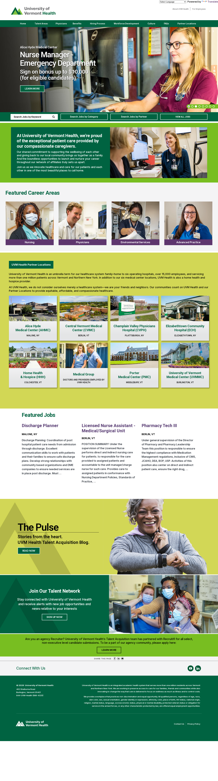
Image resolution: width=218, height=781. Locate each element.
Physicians (62, 24)
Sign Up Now (54, 617)
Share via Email (122, 658)
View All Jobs (182, 117)
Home (23, 23)
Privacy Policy (194, 724)
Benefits (77, 23)
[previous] (209, 31)
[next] (213, 31)
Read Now (31, 551)
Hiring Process (100, 24)
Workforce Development (126, 23)
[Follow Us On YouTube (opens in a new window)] (190, 668)
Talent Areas (44, 24)
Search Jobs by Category (84, 116)
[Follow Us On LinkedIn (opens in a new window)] (198, 668)
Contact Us (180, 724)
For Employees (199, 9)
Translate (213, 1)
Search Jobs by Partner (134, 116)
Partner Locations (189, 24)
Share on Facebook (114, 658)
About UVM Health (181, 9)
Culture (154, 24)
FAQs (166, 23)
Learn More (32, 87)
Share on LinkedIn (118, 658)
